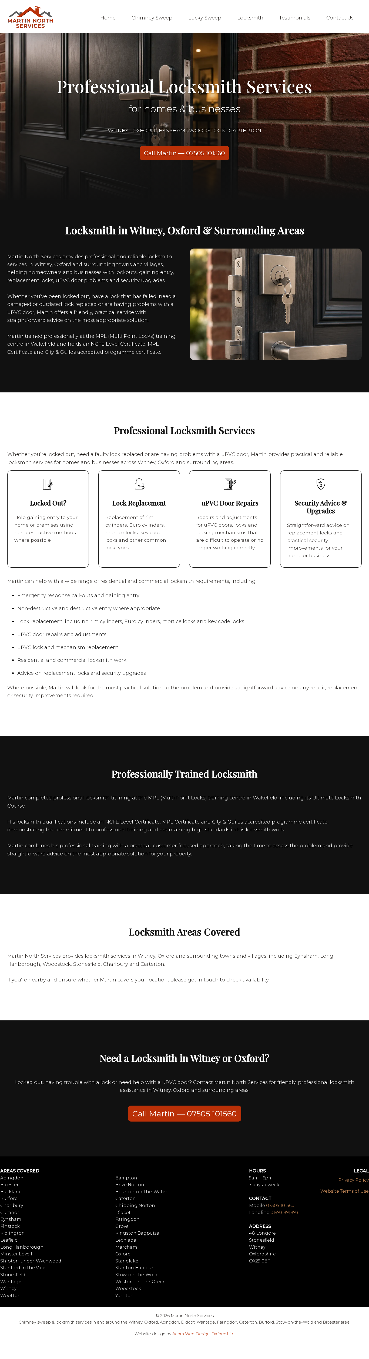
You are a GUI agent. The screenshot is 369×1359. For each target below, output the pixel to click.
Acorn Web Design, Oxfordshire (203, 1333)
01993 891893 (284, 1212)
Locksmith (250, 18)
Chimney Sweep (152, 18)
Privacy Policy (353, 1180)
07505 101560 (280, 1205)
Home (108, 18)
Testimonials (294, 18)
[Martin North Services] (30, 27)
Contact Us (340, 18)
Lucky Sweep (204, 18)
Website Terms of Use (344, 1191)
